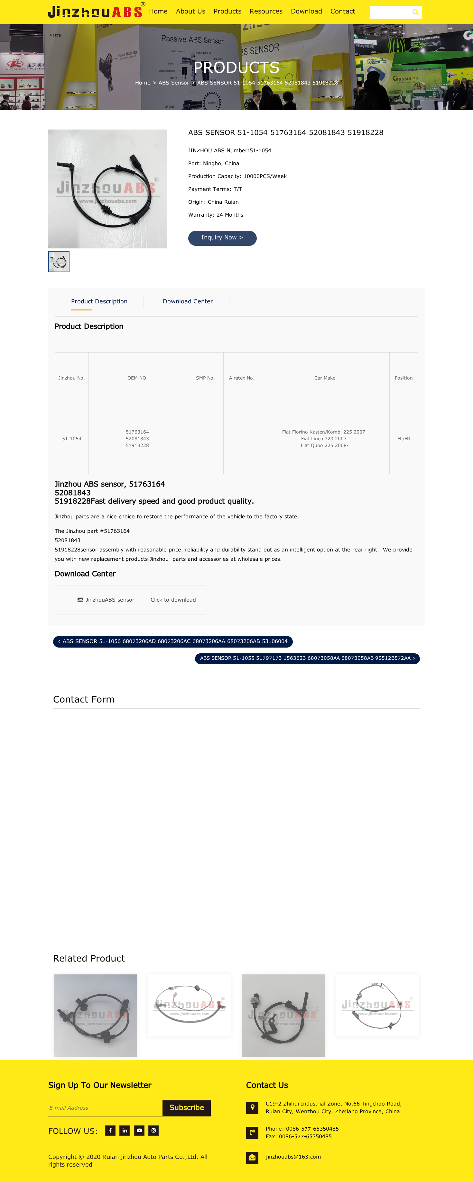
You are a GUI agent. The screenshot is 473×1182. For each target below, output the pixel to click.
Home (143, 83)
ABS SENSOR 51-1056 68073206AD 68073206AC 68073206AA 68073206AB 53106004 (175, 641)
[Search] (415, 12)
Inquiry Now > (222, 238)
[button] (166, 179)
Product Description (99, 302)
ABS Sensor (174, 83)
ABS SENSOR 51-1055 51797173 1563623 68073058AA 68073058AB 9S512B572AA (305, 658)
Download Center (188, 302)
